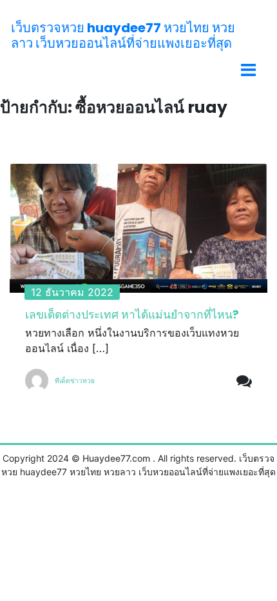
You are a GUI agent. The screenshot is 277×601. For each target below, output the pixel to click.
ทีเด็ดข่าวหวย (75, 380)
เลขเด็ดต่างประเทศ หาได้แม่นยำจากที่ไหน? (132, 314)
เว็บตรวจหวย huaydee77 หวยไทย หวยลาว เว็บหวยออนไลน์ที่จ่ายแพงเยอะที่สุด (123, 35)
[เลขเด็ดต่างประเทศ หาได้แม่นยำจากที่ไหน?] (138, 228)
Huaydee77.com (116, 458)
